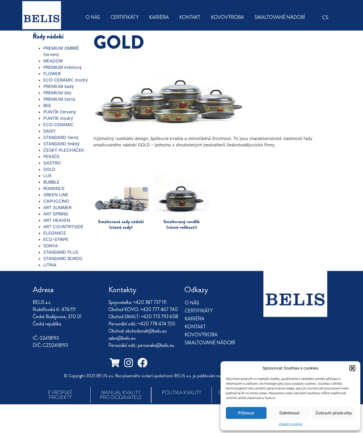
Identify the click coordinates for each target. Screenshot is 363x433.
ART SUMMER (57, 207)
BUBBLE (51, 182)
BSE (47, 105)
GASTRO (52, 162)
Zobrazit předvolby (333, 412)
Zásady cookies (290, 424)
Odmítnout (289, 412)
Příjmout (246, 412)
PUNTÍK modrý (58, 118)
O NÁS (93, 17)
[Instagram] (128, 363)
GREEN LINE (55, 194)
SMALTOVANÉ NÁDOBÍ (280, 17)
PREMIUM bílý (57, 92)
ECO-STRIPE (56, 239)
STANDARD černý (61, 137)
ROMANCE (54, 188)
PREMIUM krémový (62, 67)
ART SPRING (55, 214)
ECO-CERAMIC (58, 124)
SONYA (50, 245)
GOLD (49, 169)
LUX (47, 175)
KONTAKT (189, 17)
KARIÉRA (159, 17)
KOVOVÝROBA (227, 17)
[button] (352, 368)
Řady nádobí (48, 36)
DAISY (49, 131)
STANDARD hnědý (61, 143)
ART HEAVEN (56, 220)
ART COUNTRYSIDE (63, 226)
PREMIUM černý (59, 99)
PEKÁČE (51, 156)
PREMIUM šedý (58, 86)
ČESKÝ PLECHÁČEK (63, 150)
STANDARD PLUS (60, 252)
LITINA (50, 265)
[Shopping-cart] (114, 363)
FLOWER (52, 73)
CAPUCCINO (56, 201)
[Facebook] (142, 363)
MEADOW (53, 60)
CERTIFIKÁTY (124, 17)
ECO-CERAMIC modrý (65, 80)
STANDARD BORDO (62, 258)
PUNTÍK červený (59, 111)
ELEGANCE (54, 233)
